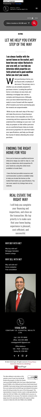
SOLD (36, 18)
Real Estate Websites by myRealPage (20, 364)
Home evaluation (10, 267)
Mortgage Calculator (12, 251)
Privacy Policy (31, 362)
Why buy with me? (11, 249)
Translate (18, 4)
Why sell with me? (11, 265)
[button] (14, 356)
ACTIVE (29, 18)
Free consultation (11, 269)
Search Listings (10, 253)
